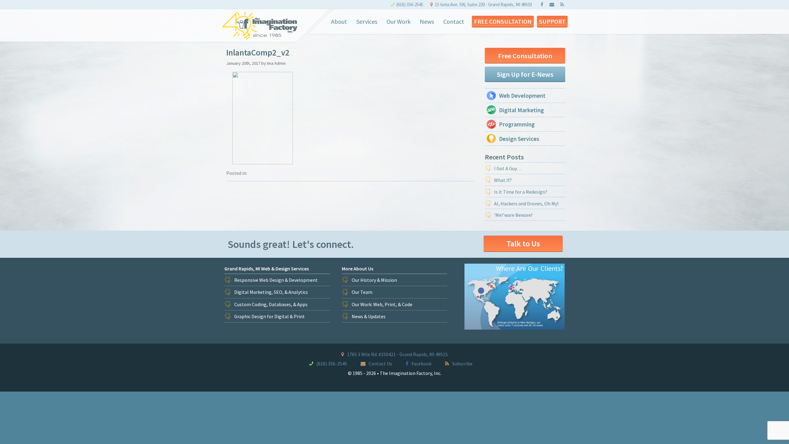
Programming (517, 124)
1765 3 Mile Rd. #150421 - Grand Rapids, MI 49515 (397, 354)
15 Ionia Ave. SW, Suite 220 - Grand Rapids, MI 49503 (483, 4)
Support (552, 21)
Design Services (519, 138)
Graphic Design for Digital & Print (269, 316)
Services (366, 21)
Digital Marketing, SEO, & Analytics (271, 292)
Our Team (362, 292)
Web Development (522, 95)
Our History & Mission (374, 280)
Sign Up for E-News (525, 74)
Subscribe (462, 363)
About (339, 21)
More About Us (357, 268)
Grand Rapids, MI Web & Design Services (266, 268)
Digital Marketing (521, 110)
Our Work (398, 21)
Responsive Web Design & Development (276, 280)
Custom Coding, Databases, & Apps (271, 304)
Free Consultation (503, 21)
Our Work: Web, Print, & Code (382, 304)
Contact (453, 21)
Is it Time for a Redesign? (520, 192)
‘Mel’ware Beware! (513, 215)
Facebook (421, 363)
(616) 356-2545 (409, 4)
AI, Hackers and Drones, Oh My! (526, 203)
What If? (503, 180)
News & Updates (369, 316)
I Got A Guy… (507, 168)
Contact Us (380, 363)
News (427, 21)
